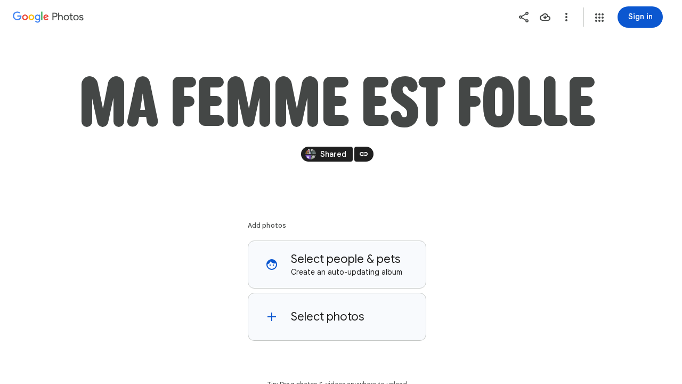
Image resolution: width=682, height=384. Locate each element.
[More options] (566, 17)
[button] (599, 17)
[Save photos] (545, 17)
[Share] (523, 17)
